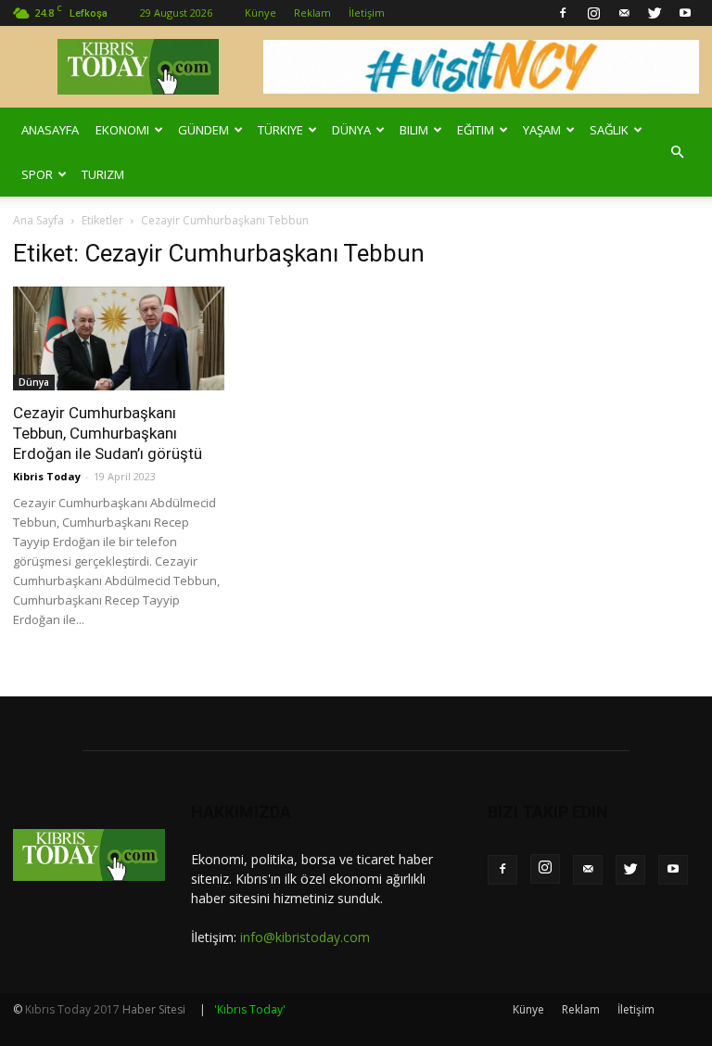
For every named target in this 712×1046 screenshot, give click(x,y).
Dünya (351, 129)
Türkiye (280, 129)
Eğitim (475, 129)
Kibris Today (47, 476)
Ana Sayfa (38, 220)
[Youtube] (685, 13)
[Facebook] (563, 13)
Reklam (312, 12)
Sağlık (609, 129)
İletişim (367, 12)
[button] (677, 152)
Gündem (203, 129)
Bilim (414, 129)
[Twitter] (654, 13)
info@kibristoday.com (305, 937)
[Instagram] (593, 13)
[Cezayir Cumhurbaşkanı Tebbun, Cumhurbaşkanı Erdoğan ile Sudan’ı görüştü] (118, 338)
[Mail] (624, 13)
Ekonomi (122, 129)
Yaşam (542, 129)
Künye (260, 12)
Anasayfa (50, 129)
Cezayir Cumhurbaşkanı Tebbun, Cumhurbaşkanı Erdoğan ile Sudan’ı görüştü (107, 433)
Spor (37, 174)
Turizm (103, 174)
